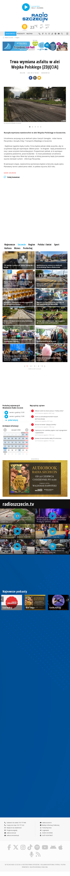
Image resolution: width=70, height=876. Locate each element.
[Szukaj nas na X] (16, 845)
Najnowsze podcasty (15, 591)
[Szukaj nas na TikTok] (29, 845)
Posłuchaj (27, 248)
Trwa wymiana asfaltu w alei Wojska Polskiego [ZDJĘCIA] (35, 64)
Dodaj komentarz (13, 177)
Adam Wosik (45, 73)
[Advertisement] (35, 195)
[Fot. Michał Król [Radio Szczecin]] (35, 104)
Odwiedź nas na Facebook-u (42, 34)
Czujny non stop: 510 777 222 (15, 825)
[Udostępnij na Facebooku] (31, 78)
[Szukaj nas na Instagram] (23, 845)
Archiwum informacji (10, 426)
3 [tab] (35, 127)
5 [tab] (40, 127)
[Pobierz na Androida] (53, 845)
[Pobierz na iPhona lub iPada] (60, 845)
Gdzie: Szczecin (10, 173)
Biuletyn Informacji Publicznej (50, 825)
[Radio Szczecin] (35, 17)
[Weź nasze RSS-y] (38, 852)
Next (64, 104)
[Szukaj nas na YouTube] (45, 845)
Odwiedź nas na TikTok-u (52, 34)
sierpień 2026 (16, 430)
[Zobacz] (35, 46)
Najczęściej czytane (37, 405)
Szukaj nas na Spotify (55, 34)
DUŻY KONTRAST (47, 835)
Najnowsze (9, 244)
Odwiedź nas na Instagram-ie (49, 34)
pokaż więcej (13, 420)
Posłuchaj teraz (46, 828)
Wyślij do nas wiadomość (58, 34)
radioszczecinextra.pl (12, 835)
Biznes (17, 248)
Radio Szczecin (9, 37)
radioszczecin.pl (11, 833)
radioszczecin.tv (18, 503)
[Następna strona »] (44, 366)
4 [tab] (37, 127)
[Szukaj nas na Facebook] (9, 845)
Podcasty (21, 34)
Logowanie (45, 830)
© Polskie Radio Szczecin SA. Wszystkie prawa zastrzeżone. (22, 865)
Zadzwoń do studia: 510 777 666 (16, 822)
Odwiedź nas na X (46, 34)
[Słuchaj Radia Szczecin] (25, 7)
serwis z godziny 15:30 (16, 412)
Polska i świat (44, 244)
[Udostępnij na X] (35, 78)
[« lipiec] (5, 430)
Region (17, 37)
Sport (56, 244)
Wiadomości (10, 34)
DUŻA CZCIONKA (47, 833)
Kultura (7, 248)
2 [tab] (32, 127)
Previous (5, 104)
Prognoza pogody (11, 830)
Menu (67, 34)
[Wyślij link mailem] (39, 78)
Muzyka (30, 34)
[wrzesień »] (26, 430)
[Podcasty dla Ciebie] (31, 852)
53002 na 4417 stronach (34, 369)
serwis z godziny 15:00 (16, 416)
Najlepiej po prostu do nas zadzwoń (39, 34)
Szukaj (62, 34)
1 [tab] (29, 127)
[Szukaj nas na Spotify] (37, 845)
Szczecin (22, 244)
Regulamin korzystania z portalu (50, 865)
